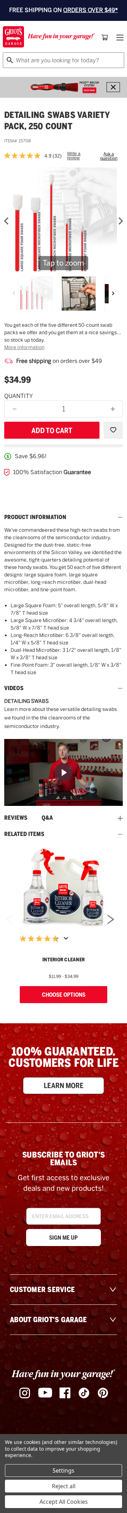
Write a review (73, 155)
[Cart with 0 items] (104, 37)
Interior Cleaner (63, 959)
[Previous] (14, 293)
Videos (14, 688)
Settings (63, 1470)
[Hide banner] (113, 87)
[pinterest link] (103, 1393)
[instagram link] (24, 1393)
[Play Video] (63, 772)
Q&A (47, 817)
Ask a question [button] (108, 156)
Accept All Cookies (64, 1502)
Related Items (24, 834)
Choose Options (63, 994)
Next (110, 919)
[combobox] (63, 60)
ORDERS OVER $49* (90, 10)
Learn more (64, 1085)
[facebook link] (65, 1393)
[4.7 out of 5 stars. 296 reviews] (41, 938)
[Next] (113, 293)
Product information (35, 517)
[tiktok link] (84, 1393)
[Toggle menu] (119, 37)
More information (24, 347)
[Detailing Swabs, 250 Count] (35, 293)
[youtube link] (45, 1393)
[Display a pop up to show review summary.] (67, 940)
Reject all (63, 1486)
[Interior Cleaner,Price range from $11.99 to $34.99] (63, 887)
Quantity (18, 396)
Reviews (16, 817)
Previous (9, 919)
